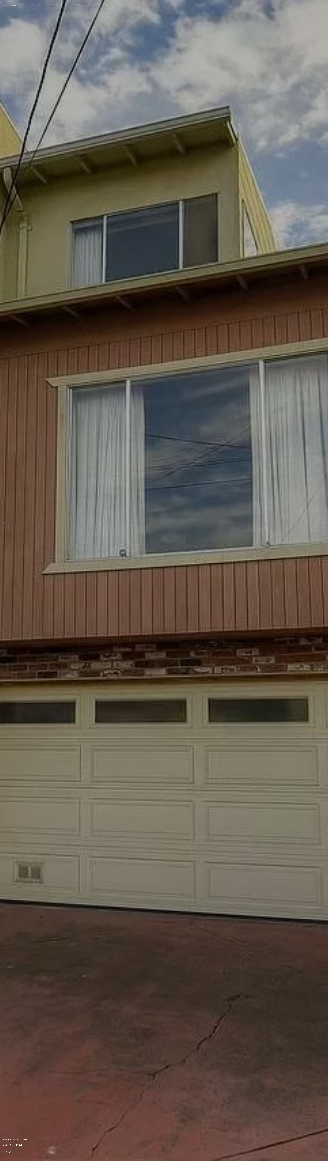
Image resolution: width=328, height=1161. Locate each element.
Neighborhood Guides (96, 4)
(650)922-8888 (122, 4)
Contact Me (110, 4)
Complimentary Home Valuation (56, 4)
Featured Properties (35, 4)
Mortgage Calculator (78, 4)
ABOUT (23, 4)
